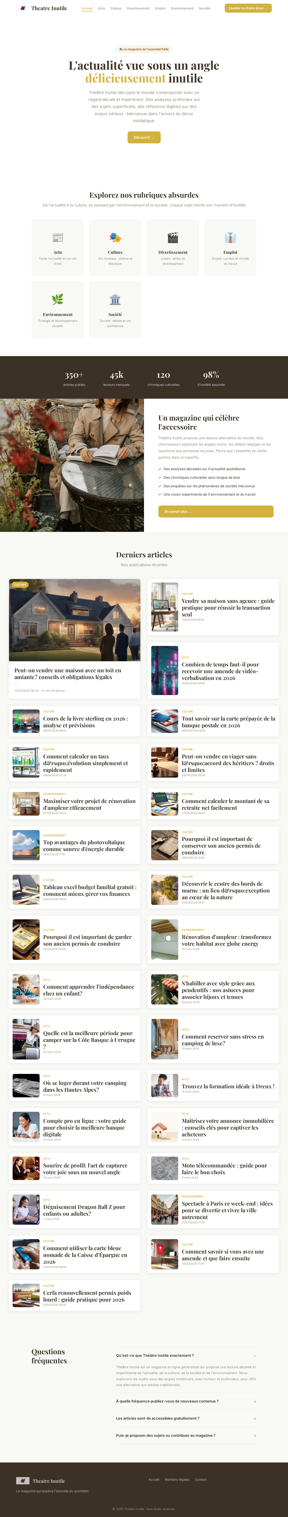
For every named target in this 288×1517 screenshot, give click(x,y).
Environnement (182, 8)
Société (204, 8)
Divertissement (138, 8)
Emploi (160, 8)
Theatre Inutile (49, 8)
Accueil (87, 8)
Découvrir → (144, 137)
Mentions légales (177, 1479)
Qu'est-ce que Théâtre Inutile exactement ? (155, 1355)
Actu (101, 8)
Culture (115, 8)
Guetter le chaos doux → (248, 8)
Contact (201, 1479)
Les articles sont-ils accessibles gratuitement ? (158, 1418)
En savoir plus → (178, 511)
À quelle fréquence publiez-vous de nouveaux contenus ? (167, 1401)
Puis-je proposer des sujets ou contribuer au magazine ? (166, 1435)
